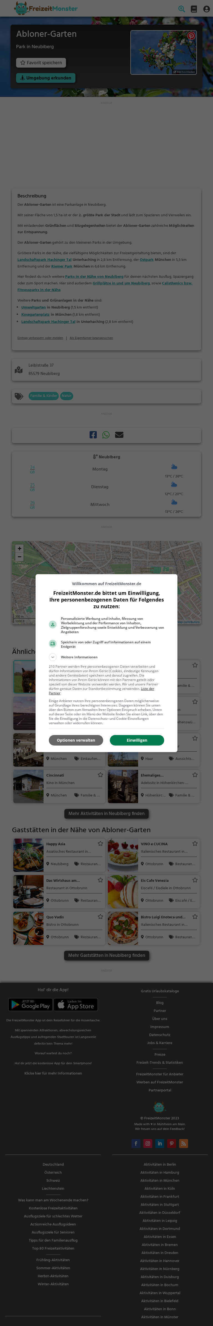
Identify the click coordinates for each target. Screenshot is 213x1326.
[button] (106, 657)
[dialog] (107, 663)
